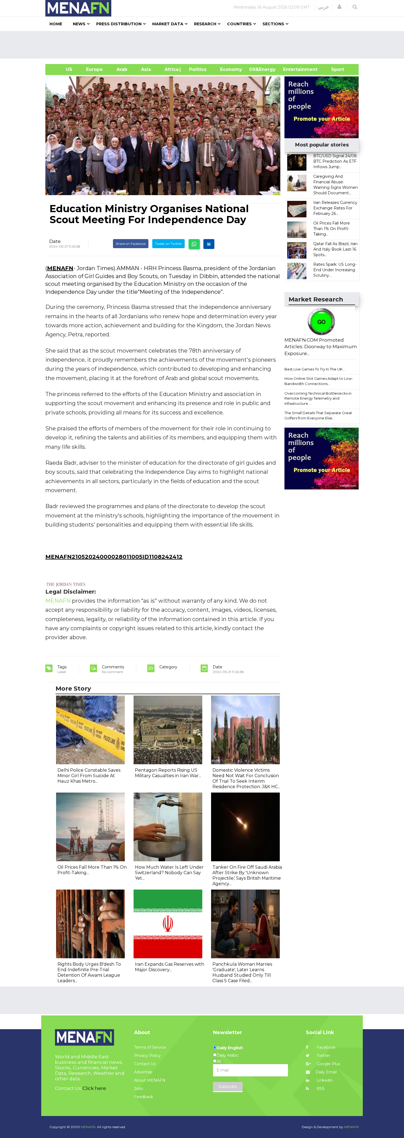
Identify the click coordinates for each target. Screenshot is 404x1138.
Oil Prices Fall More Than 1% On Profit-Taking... (331, 229)
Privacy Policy (147, 1055)
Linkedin (324, 1080)
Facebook (326, 1047)
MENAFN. (88, 1127)
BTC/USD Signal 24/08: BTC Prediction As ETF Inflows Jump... (335, 161)
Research (205, 23)
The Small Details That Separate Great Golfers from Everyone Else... (318, 415)
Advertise (143, 1072)
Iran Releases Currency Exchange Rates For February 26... (335, 208)
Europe (94, 69)
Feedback (143, 1096)
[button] (339, 7)
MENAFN (60, 268)
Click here (94, 1088)
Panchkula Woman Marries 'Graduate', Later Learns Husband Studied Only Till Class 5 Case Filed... (242, 972)
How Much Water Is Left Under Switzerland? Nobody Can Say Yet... (169, 873)
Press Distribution (119, 23)
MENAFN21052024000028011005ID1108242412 (113, 556)
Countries (239, 23)
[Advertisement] (204, 44)
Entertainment (292, 69)
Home (55, 23)
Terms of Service (150, 1047)
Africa (171, 69)
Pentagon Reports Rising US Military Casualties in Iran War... (168, 773)
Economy (231, 69)
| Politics (196, 69)
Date (55, 241)
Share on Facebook (131, 244)
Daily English (230, 1047)
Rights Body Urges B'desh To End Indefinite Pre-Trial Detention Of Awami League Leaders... (89, 972)
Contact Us (145, 1063)
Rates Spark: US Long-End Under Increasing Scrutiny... (334, 270)
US (62, 69)
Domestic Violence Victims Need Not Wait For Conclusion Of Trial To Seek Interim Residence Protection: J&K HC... (246, 778)
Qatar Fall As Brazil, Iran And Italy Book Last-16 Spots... (335, 249)
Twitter (323, 1055)
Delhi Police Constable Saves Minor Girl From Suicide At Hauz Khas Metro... (88, 776)
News (79, 23)
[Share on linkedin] (208, 244)
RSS (320, 1088)
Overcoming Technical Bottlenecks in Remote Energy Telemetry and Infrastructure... (318, 398)
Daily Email (326, 1072)
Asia (146, 69)
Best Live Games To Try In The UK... (314, 369)
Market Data (167, 23)
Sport (334, 69)
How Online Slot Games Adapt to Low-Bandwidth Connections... (318, 381)
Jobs (138, 1088)
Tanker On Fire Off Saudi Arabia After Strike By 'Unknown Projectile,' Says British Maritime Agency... (247, 875)
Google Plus (328, 1063)
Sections (273, 23)
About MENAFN (149, 1080)
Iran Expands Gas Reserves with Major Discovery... (169, 967)
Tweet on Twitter (168, 244)
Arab (122, 69)
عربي (323, 7)
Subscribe (227, 1086)
